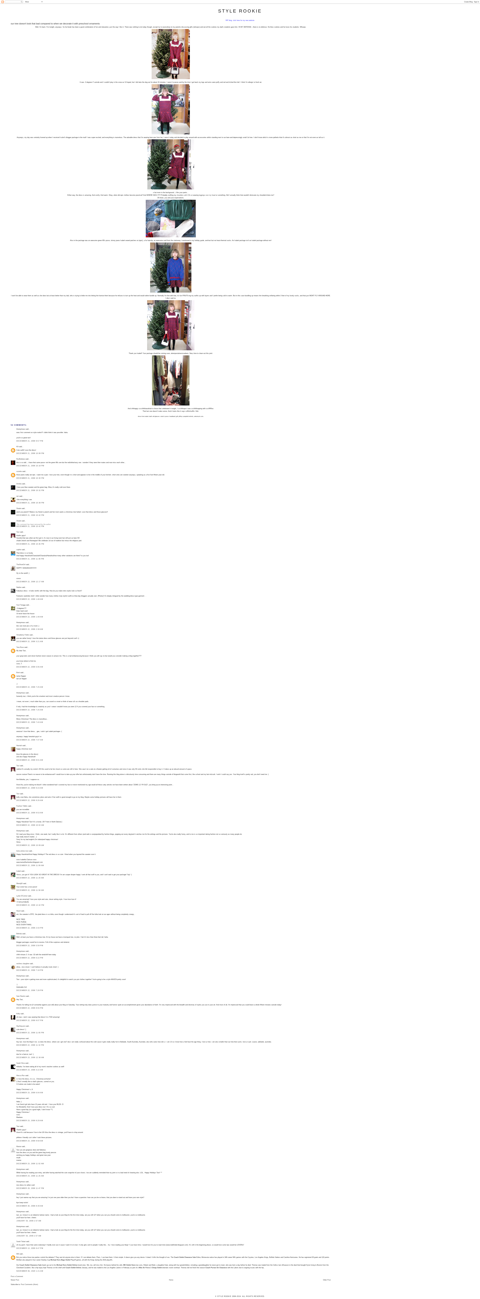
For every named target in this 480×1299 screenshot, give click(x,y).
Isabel (62, 137)
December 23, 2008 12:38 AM (30, 1057)
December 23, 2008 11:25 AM (30, 1176)
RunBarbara (20, 459)
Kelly (18, 1014)
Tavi (17, 532)
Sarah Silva (20, 1063)
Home (171, 1280)
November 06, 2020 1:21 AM (29, 1271)
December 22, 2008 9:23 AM (29, 788)
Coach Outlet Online (73, 1268)
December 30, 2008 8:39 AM (29, 1206)
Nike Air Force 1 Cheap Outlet (150, 1268)
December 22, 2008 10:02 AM (30, 825)
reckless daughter (22, 964)
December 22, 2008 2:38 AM (29, 629)
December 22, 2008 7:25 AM (29, 687)
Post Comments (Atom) (29, 1284)
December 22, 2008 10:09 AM (30, 845)
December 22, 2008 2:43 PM (29, 928)
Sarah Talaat (21, 1241)
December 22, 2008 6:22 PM (29, 958)
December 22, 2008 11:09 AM (30, 865)
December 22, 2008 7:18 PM (29, 970)
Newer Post (15, 1280)
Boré (18, 672)
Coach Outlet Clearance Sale (185, 1257)
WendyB (19, 883)
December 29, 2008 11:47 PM (30, 1188)
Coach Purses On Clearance (216, 1268)
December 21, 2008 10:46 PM (30, 544)
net (17, 496)
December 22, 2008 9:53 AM (29, 813)
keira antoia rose (22, 851)
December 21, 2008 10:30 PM (30, 478)
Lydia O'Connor (21, 896)
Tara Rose (20, 647)
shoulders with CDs (184, 195)
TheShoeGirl (20, 564)
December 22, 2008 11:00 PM (30, 1033)
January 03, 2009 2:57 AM (28, 1221)
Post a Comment (17, 1276)
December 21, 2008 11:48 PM (30, 559)
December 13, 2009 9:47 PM (29, 1248)
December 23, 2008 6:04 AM (29, 1093)
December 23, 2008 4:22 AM (29, 1070)
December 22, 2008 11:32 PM (30, 1045)
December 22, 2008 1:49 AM (29, 617)
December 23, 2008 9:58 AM (29, 1141)
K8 (17, 447)
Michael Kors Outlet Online (66, 1265)
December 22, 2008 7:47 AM (29, 740)
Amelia (18, 484)
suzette (19, 471)
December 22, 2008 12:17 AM (30, 582)
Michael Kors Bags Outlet (60, 1260)
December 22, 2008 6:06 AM (29, 667)
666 (17, 1254)
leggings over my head (207, 195)
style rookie (240, 11)
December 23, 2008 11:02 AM (30, 1164)
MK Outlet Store (129, 1265)
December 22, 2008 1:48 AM (29, 599)
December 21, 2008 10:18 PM (30, 466)
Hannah (19, 745)
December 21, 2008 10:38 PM (30, 503)
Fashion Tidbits (22, 806)
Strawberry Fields (22, 635)
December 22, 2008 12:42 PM (30, 905)
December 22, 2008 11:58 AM (30, 890)
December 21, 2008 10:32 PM (30, 490)
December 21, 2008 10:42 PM (30, 515)
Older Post (327, 1280)
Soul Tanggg (20, 605)
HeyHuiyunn (20, 1026)
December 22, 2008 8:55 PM (29, 1008)
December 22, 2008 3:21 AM (29, 641)
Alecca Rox (20, 1075)
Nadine (18, 587)
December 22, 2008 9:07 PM (29, 1020)
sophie (18, 550)
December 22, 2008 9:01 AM (29, 760)
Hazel (18, 911)
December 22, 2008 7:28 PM (29, 990)
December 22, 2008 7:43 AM (29, 722)
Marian (18, 1146)
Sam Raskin (20, 996)
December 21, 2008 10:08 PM (30, 453)
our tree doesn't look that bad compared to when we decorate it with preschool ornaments (55, 23)
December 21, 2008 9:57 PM (29, 441)
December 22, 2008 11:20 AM (30, 878)
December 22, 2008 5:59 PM (29, 945)
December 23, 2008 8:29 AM (29, 1120)
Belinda (19, 934)
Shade (18, 508)
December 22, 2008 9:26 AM (29, 800)
